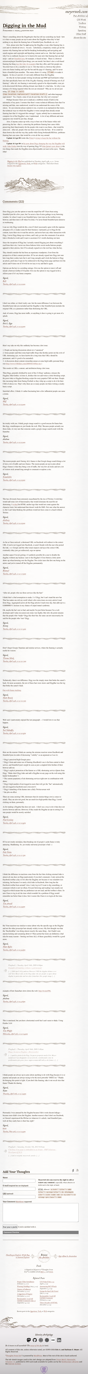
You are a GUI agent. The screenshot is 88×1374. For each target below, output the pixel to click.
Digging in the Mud (24, 26)
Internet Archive (14, 1364)
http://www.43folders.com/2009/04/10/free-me (23, 363)
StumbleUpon (19, 58)
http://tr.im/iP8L (44, 991)
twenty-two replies (14, 166)
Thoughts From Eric (14, 1355)
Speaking (82, 30)
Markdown (20, 1201)
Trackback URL (72, 1170)
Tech (28, 164)
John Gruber (11, 146)
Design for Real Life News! (49, 1291)
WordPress (38, 1355)
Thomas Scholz (8, 658)
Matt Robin (7, 947)
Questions (22, 164)
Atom (51, 1272)
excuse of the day (36, 1345)
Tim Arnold (7, 903)
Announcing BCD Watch (48, 1287)
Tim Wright (7, 1031)
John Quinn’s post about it (51, 146)
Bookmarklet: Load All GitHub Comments (47, 1297)
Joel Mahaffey (8, 730)
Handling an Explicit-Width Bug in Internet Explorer (18, 1256)
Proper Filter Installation (25, 1282)
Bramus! (6, 571)
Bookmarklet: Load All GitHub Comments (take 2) (26, 1300)
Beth (4, 281)
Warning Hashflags (23, 1287)
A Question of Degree (24, 1294)
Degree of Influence (24, 1289)
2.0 (43, 1272)
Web (35, 164)
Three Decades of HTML (49, 1303)
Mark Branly (8, 698)
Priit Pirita (7, 852)
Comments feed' (77, 1170)
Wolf (4, 401)
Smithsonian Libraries (70, 1361)
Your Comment (17, 1201)
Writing (82, 27)
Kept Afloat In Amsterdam (67, 1256)
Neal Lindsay (8, 820)
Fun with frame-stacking (12, 690)
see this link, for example (26, 64)
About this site (80, 38)
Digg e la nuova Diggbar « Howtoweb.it (23, 1051)
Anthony (6, 520)
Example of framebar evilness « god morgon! (25, 967)
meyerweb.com (76, 11)
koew (4, 1128)
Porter (31, 138)
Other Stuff (81, 34)
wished (15, 504)
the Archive (44, 1257)
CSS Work (81, 20)
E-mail (15, 1185)
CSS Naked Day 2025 (47, 1282)
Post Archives (79, 16)
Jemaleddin (7, 477)
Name (5, 1177)
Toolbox (82, 23)
